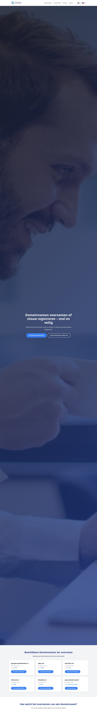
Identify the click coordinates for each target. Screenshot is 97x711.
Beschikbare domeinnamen (36, 335)
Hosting (65, 3)
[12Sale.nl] (16, 3)
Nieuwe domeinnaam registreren (59, 335)
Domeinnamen (48, 3)
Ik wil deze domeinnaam (19, 671)
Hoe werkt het (57, 3)
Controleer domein (71, 688)
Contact (71, 3)
